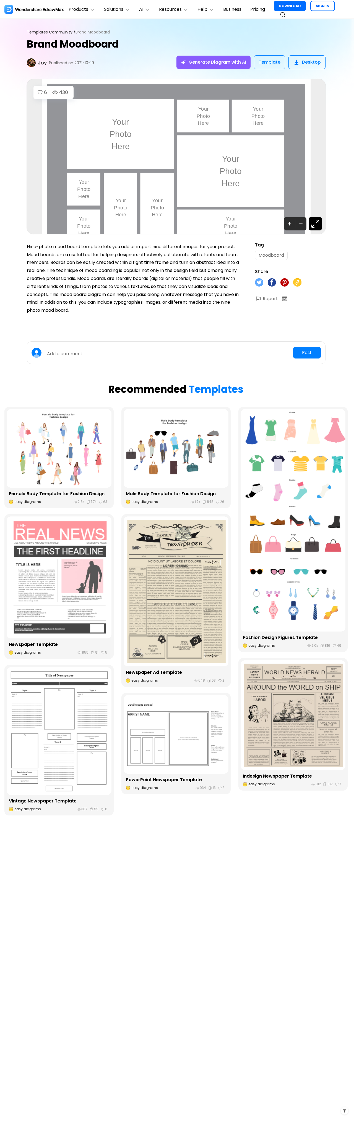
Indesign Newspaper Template (277, 776)
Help (202, 9)
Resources (170, 9)
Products (78, 9)
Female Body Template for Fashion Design (57, 493)
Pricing (257, 9)
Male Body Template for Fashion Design (171, 493)
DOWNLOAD (290, 6)
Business (232, 9)
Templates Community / (51, 32)
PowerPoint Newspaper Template (164, 779)
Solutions (113, 9)
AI (141, 9)
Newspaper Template (33, 644)
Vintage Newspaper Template (43, 801)
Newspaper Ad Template (154, 672)
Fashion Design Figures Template (280, 637)
